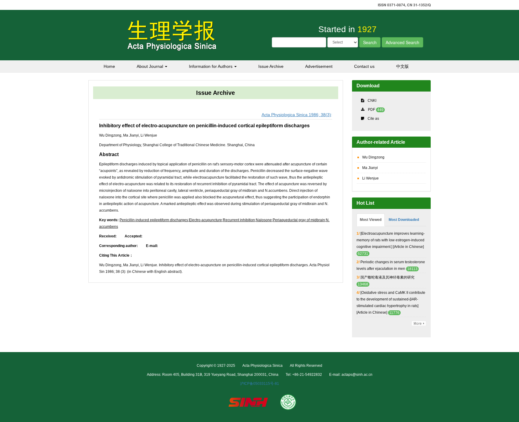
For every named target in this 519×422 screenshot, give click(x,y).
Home (109, 66)
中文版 (402, 66)
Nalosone (264, 220)
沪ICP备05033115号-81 (259, 383)
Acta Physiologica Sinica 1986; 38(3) (296, 114)
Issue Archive (271, 66)
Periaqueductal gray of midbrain (299, 220)
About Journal (150, 66)
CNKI (372, 100)
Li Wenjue (370, 178)
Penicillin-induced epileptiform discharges (154, 220)
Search (370, 42)
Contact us (364, 66)
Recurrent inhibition (239, 220)
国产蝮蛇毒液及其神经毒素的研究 (387, 277)
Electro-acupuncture (205, 220)
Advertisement (318, 66)
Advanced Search (402, 42)
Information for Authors (211, 66)
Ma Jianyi (370, 168)
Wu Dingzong (373, 157)
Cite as (373, 118)
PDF (371, 109)
